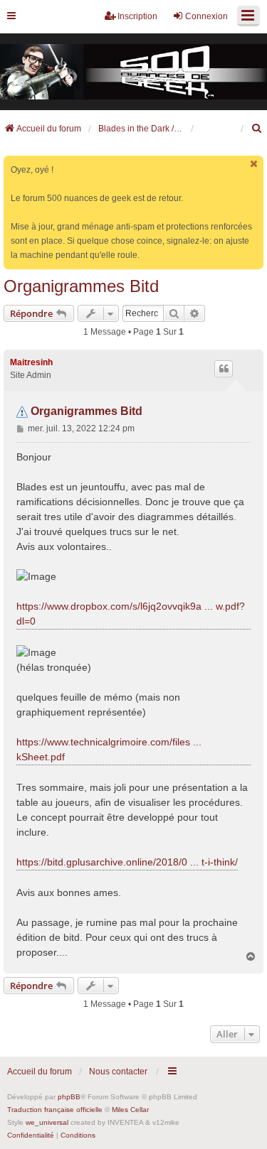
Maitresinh (31, 362)
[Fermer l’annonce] (254, 163)
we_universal (47, 1122)
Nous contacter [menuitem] (118, 1072)
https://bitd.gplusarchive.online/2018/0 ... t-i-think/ (127, 862)
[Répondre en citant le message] (223, 368)
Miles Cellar (130, 1109)
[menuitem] (257, 128)
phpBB (69, 1097)
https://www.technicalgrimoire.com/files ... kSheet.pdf (108, 749)
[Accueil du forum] (133, 72)
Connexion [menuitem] (206, 16)
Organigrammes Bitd (81, 286)
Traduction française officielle (55, 1109)
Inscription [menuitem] (137, 16)
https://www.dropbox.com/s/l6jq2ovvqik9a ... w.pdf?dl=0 (130, 613)
